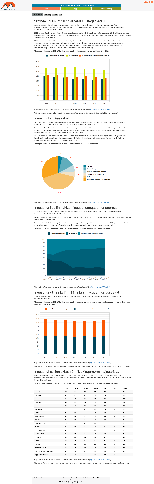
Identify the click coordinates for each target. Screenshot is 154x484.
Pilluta (46, 9)
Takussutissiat (37, 15)
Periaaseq (47, 15)
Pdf (60, 15)
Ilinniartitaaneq (106, 9)
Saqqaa (75, 9)
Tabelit (55, 15)
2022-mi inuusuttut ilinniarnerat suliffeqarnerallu (77, 5)
